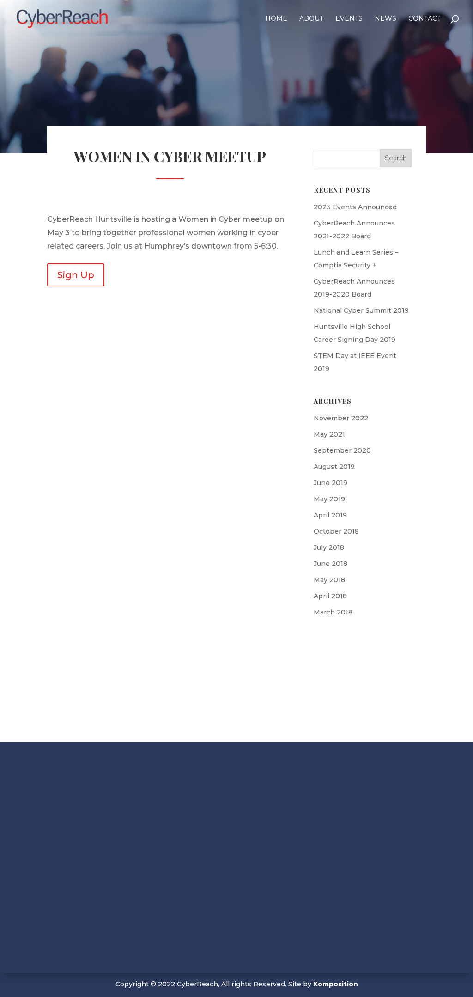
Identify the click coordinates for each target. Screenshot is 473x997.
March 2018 (333, 612)
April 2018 (330, 596)
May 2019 (329, 499)
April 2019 (330, 515)
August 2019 (334, 466)
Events (349, 19)
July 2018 (329, 547)
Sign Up (75, 274)
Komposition (335, 984)
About (311, 19)
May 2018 (329, 580)
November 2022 (341, 418)
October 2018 (336, 531)
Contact (424, 19)
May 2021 (329, 434)
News (385, 19)
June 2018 (330, 563)
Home (276, 19)
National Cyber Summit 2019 (361, 310)
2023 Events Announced (355, 207)
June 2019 (330, 483)
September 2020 (342, 450)
